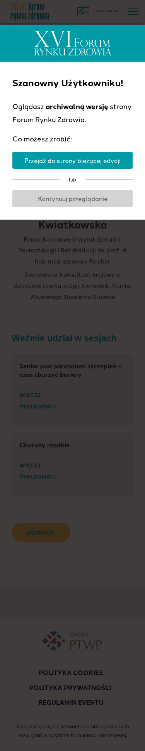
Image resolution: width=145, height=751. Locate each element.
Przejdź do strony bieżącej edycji (72, 160)
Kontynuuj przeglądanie (72, 198)
